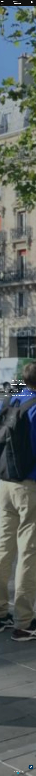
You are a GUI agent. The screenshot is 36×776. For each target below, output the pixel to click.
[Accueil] (17, 3)
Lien (18, 773)
